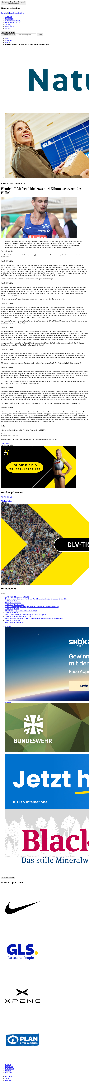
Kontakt (8, 1065)
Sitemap (8, 1071)
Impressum (9, 1067)
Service (7, 28)
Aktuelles (8, 17)
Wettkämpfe (9, 19)
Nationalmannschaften (13, 21)
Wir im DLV (9, 26)
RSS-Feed (8, 1073)
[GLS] (22, 973)
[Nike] (22, 929)
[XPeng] (22, 1017)
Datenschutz (9, 1069)
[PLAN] (22, 1061)
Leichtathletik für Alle (12, 23)
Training (8, 24)
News (7, 42)
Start (6, 38)
